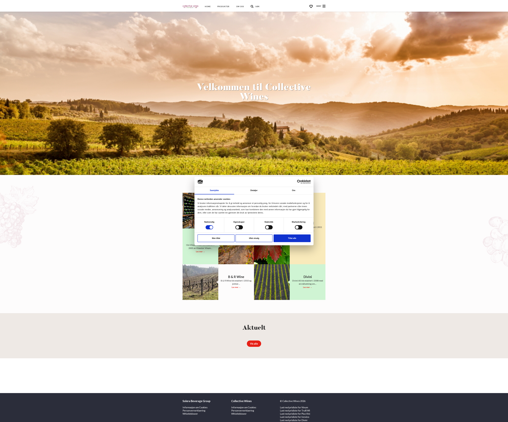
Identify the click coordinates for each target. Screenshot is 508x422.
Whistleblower (190, 413)
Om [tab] (293, 190)
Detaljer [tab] (254, 190)
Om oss (240, 6)
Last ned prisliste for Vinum (294, 407)
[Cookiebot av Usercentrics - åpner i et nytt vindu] (299, 182)
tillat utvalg (254, 238)
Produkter (223, 6)
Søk (257, 6)
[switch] (239, 227)
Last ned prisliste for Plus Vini (295, 413)
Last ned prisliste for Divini (293, 420)
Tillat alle (292, 238)
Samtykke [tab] (214, 190)
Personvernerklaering (194, 410)
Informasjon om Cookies (195, 407)
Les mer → (200, 251)
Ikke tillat (216, 238)
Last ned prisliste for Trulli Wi (295, 410)
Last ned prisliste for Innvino (294, 416)
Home (208, 6)
